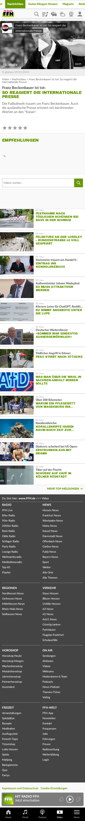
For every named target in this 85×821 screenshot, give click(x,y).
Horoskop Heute (12, 656)
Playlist (45, 12)
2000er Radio (10, 526)
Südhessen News (12, 614)
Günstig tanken (51, 624)
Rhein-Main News (12, 609)
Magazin (68, 4)
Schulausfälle (50, 640)
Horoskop (10, 650)
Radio (6, 505)
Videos (46, 666)
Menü (76, 817)
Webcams (48, 671)
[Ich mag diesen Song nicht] (77, 799)
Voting (46, 697)
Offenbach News (52, 541)
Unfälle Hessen (51, 604)
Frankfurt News (51, 515)
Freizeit (8, 707)
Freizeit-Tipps (10, 739)
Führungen (48, 739)
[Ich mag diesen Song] (61, 799)
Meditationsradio (12, 562)
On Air (47, 650)
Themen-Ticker (51, 692)
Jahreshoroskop (11, 676)
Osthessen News (12, 598)
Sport (45, 562)
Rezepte (7, 723)
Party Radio (8, 546)
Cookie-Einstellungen (54, 788)
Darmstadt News (52, 536)
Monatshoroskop (12, 671)
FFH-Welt (49, 707)
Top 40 (6, 567)
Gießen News (50, 546)
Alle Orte (47, 572)
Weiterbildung (50, 754)
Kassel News (50, 531)
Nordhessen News (13, 593)
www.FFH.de (27, 498)
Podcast (42, 817)
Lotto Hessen (10, 749)
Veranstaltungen (11, 713)
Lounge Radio (10, 552)
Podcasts (47, 682)
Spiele (5, 754)
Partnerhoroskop (12, 682)
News (46, 505)
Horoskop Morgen (13, 661)
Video (5, 79)
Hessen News (50, 510)
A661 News (49, 619)
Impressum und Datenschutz (20, 788)
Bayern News (50, 557)
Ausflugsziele (10, 734)
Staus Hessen (50, 593)
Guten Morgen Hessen (43, 4)
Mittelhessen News (13, 604)
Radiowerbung (50, 749)
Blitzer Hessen (51, 598)
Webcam (71, 12)
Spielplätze (8, 718)
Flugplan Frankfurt (53, 635)
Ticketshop (8, 744)
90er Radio (8, 520)
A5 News (47, 614)
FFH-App (47, 713)
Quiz (4, 770)
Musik (25, 817)
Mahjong (7, 760)
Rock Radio (8, 531)
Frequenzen (49, 728)
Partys (6, 775)
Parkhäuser (49, 630)
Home (8, 817)
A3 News (47, 609)
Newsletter (49, 718)
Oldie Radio (8, 536)
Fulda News (49, 552)
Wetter (62, 12)
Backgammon (10, 765)
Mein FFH (80, 12)
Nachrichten (15, 4)
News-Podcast (51, 687)
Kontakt (47, 723)
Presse (46, 744)
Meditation (8, 728)
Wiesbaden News (52, 520)
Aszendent (8, 687)
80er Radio (8, 515)
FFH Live (7, 510)
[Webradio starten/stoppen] (69, 799)
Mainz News (49, 526)
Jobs (45, 734)
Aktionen (47, 661)
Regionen (9, 588)
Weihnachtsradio (11, 557)
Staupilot (54, 12)
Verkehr (49, 588)
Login (45, 760)
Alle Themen (49, 578)
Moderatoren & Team (54, 676)
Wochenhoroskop (12, 666)
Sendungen (48, 656)
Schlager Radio (10, 541)
